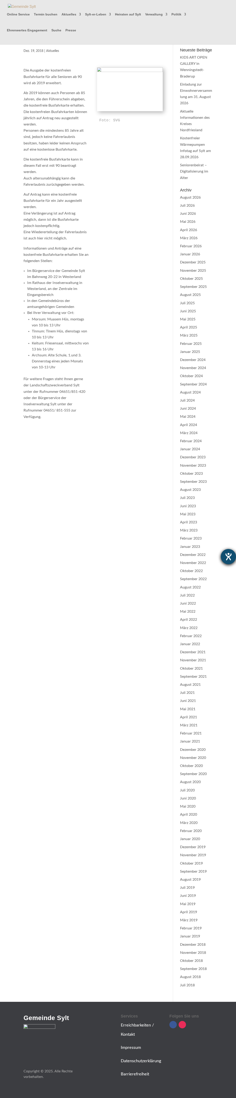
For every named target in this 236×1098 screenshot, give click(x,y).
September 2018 (193, 969)
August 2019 (190, 879)
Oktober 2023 (191, 473)
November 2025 (193, 270)
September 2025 (193, 287)
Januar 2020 (190, 839)
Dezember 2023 (193, 457)
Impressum (131, 1048)
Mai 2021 (187, 709)
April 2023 (188, 522)
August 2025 (190, 295)
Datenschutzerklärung (141, 1061)
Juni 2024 (188, 408)
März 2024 (189, 433)
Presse (70, 30)
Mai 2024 (187, 416)
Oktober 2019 (191, 863)
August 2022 (190, 587)
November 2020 (193, 758)
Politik (176, 14)
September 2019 (193, 871)
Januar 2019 (190, 936)
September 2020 (193, 774)
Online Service (18, 14)
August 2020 (190, 782)
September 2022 (193, 579)
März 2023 (189, 530)
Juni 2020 (188, 798)
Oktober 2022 (191, 571)
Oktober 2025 (191, 278)
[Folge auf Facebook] (173, 1024)
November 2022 (193, 563)
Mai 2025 (187, 319)
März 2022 (189, 628)
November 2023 (193, 465)
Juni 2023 (188, 506)
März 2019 (189, 920)
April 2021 (188, 717)
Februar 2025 (191, 344)
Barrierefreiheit (135, 1074)
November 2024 (193, 368)
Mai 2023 (187, 514)
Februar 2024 (191, 441)
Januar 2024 (190, 449)
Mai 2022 (187, 611)
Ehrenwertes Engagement (27, 30)
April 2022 (188, 619)
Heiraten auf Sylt (128, 14)
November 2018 (193, 953)
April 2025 (188, 327)
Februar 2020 (191, 831)
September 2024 (193, 384)
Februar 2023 (191, 538)
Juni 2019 (188, 896)
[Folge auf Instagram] (182, 1024)
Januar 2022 (190, 644)
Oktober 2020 (191, 766)
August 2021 (190, 684)
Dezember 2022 (193, 555)
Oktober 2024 (191, 376)
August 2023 (190, 490)
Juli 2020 (187, 790)
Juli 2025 (187, 303)
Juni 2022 (188, 603)
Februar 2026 (191, 246)
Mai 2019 (187, 904)
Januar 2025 (190, 352)
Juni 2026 (188, 213)
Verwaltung (154, 14)
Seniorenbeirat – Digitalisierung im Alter (194, 171)
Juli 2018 (187, 985)
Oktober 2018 (191, 961)
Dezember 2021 (193, 652)
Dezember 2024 (193, 360)
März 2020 (189, 823)
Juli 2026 (187, 205)
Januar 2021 (190, 741)
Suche (56, 30)
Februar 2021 (191, 733)
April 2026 (188, 230)
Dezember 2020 (193, 750)
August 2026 (190, 197)
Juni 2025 (188, 311)
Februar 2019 (191, 928)
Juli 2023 (187, 498)
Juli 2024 (187, 400)
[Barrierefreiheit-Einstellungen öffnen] (228, 556)
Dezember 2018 (193, 944)
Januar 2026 (190, 254)
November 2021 (193, 660)
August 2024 (190, 392)
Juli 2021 (187, 693)
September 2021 (193, 676)
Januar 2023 (190, 547)
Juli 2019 (187, 887)
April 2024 (188, 425)
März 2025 (189, 335)
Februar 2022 (191, 636)
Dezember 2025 (193, 262)
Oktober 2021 (191, 668)
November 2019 (193, 855)
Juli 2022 (187, 595)
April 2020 (188, 814)
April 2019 (188, 912)
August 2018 (190, 977)
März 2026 (189, 238)
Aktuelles (69, 14)
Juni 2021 (188, 701)
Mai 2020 (187, 806)
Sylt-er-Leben (95, 14)
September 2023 (193, 481)
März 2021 (189, 725)
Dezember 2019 (193, 847)
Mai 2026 (187, 222)
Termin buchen (45, 14)
